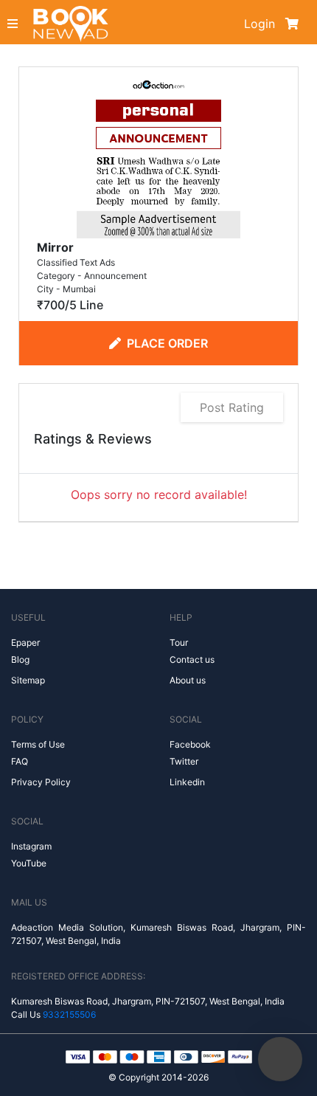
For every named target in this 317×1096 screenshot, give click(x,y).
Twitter (184, 761)
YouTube (28, 863)
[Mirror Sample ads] (158, 155)
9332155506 (69, 1014)
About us (188, 680)
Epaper (25, 642)
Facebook (190, 744)
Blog (20, 659)
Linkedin (187, 781)
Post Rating (232, 407)
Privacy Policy (41, 781)
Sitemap (28, 680)
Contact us (192, 659)
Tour (179, 642)
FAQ (19, 761)
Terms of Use (38, 744)
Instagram (31, 846)
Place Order (167, 343)
